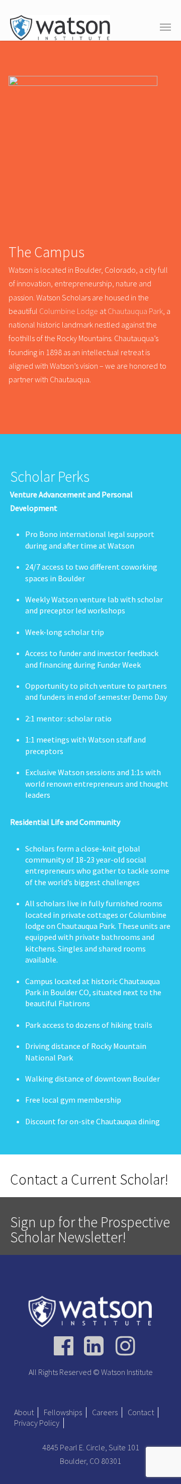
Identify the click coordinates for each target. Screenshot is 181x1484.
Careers (105, 1412)
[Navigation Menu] (165, 27)
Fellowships (63, 1412)
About (24, 1412)
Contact (141, 1412)
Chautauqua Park (135, 311)
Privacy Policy (36, 1423)
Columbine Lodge (68, 311)
